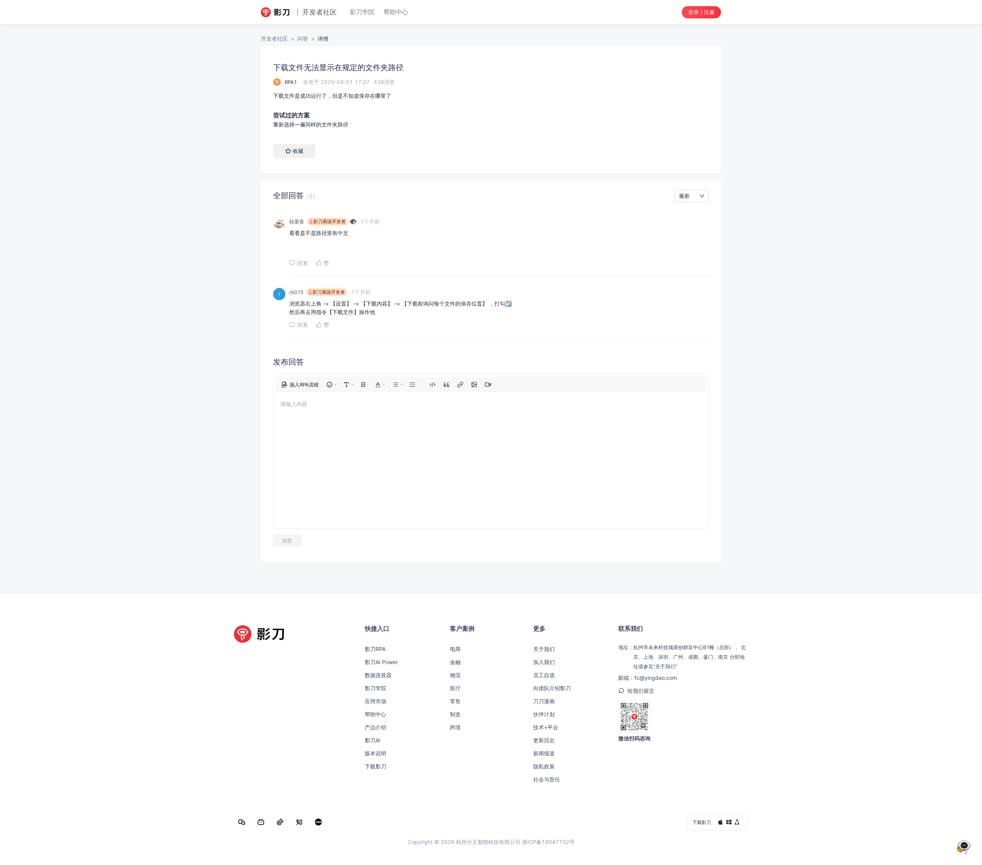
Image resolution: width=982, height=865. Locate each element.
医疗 (455, 688)
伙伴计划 (544, 714)
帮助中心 (375, 714)
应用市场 (375, 701)
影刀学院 (375, 688)
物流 (455, 675)
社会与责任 (546, 779)
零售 (455, 701)
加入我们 (544, 662)
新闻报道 (544, 753)
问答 (302, 38)
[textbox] (491, 96)
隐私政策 (544, 766)
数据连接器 (378, 675)
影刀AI (373, 740)
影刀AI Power (381, 662)
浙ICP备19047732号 (548, 842)
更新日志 (544, 740)
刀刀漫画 (544, 701)
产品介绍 (375, 727)
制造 (455, 714)
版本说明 (375, 753)
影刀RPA (375, 649)
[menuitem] (300, 384)
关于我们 (544, 649)
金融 (455, 662)
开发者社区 (274, 38)
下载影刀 (375, 766)
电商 (455, 649)
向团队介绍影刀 (552, 688)
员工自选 (544, 675)
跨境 (455, 727)
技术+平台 (545, 727)
